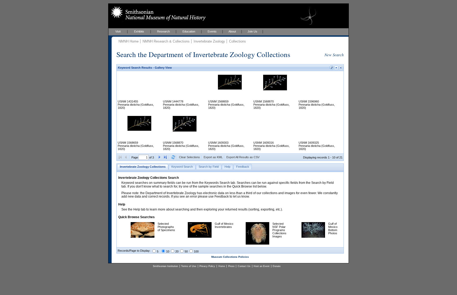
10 (167, 251)
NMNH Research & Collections (166, 41)
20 (177, 251)
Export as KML (213, 157)
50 (186, 251)
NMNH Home (128, 41)
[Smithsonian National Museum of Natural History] (157, 13)
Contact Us (244, 266)
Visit (118, 31)
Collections (237, 41)
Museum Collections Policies (230, 256)
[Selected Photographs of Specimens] (142, 236)
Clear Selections (189, 157)
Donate (277, 266)
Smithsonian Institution (165, 266)
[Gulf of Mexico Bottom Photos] (313, 236)
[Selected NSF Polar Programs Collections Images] (257, 243)
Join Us (252, 31)
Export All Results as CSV (242, 157)
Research (163, 31)
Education (188, 31)
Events (212, 31)
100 (196, 251)
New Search (334, 54)
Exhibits (139, 31)
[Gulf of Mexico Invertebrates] (200, 236)
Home (221, 266)
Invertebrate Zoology (209, 41)
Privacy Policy (207, 266)
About (232, 31)
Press (231, 266)
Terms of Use (188, 266)
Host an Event (261, 266)
